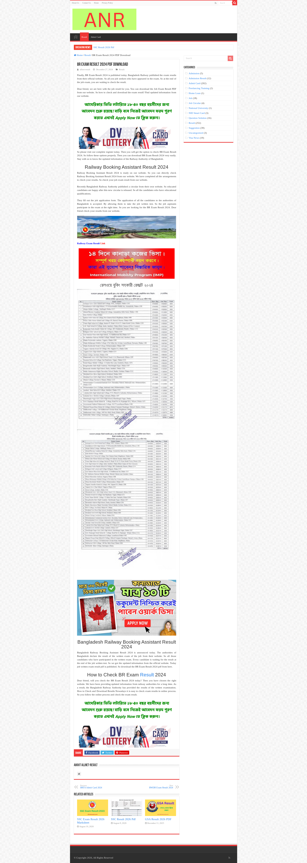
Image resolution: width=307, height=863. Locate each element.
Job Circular (195, 103)
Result (84, 37)
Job (190, 98)
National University (198, 108)
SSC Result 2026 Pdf (103, 47)
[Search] (234, 2)
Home (96, 3)
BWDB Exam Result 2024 (161, 786)
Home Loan (195, 93)
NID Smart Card (197, 113)
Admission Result (197, 78)
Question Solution (198, 118)
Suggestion (194, 128)
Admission (194, 73)
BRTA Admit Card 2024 (91, 786)
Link (102, 243)
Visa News (194, 138)
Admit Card (96, 37)
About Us (75, 3)
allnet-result (85, 69)
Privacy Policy (107, 3)
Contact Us (86, 3)
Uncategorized (196, 133)
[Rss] (215, 3)
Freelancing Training (199, 88)
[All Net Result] (104, 19)
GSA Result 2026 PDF (158, 819)
